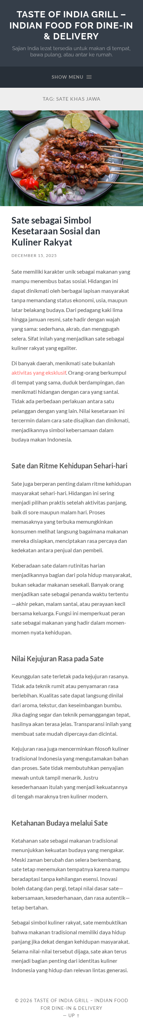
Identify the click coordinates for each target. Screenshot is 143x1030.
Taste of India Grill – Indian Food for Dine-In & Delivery (71, 25)
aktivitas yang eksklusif (38, 372)
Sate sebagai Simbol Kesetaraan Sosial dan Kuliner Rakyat (55, 231)
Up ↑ (74, 1015)
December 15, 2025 (34, 255)
